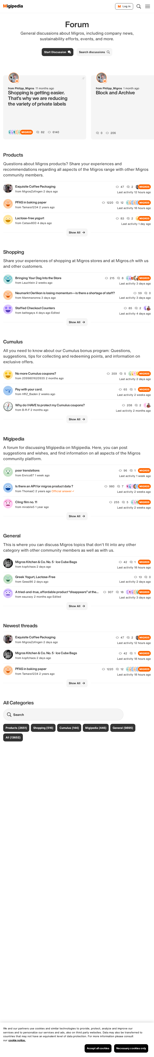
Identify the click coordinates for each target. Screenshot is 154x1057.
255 (116, 502)
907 (110, 592)
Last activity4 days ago (135, 313)
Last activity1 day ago (136, 223)
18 (122, 592)
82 (43, 132)
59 (140, 293)
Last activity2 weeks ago (134, 394)
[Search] (138, 6)
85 (130, 308)
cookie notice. (17, 1040)
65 (125, 389)
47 (122, 186)
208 (129, 405)
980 (111, 486)
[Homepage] (13, 6)
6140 (56, 132)
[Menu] (147, 6)
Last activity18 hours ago (134, 208)
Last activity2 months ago (133, 410)
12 (122, 202)
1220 (110, 202)
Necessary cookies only (131, 1048)
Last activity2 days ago (135, 379)
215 (112, 278)
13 (140, 577)
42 (125, 562)
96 (125, 470)
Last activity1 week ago (135, 476)
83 (122, 218)
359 (114, 373)
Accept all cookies (98, 1048)
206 (113, 133)
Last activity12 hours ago (134, 192)
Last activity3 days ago (135, 283)
